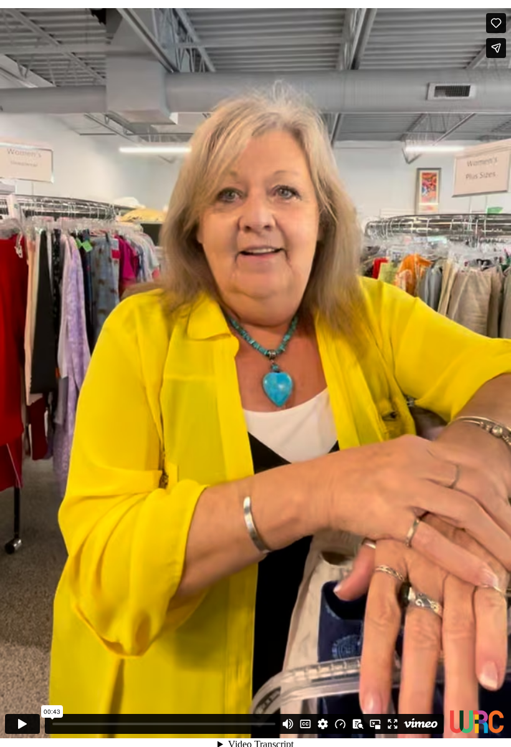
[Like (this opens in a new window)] (496, 23)
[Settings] (322, 723)
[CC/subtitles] (305, 723)
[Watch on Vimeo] (421, 723)
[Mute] (287, 723)
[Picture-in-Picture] (375, 723)
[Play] (22, 724)
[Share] (496, 48)
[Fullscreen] (392, 723)
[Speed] (340, 723)
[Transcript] (357, 723)
